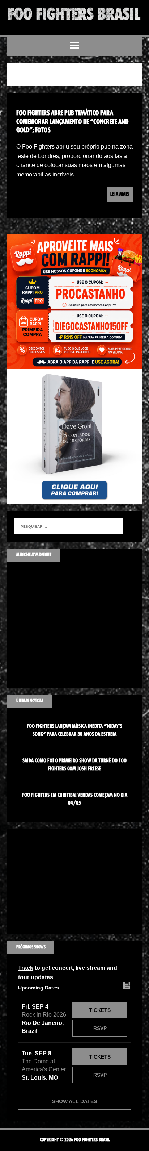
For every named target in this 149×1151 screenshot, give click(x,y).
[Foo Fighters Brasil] (74, 13)
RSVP (100, 1028)
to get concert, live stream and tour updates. (67, 972)
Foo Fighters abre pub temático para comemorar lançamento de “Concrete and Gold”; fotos (72, 122)
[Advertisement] (74, 881)
